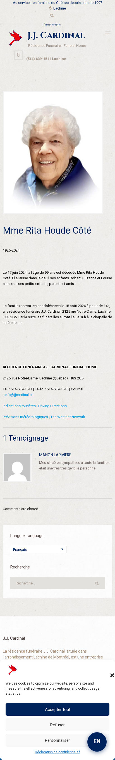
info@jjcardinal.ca (18, 395)
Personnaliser (57, 740)
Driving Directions (52, 406)
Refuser (57, 724)
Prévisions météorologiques (25, 417)
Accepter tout (57, 709)
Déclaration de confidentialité (57, 752)
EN (97, 741)
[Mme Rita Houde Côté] (53, 152)
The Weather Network (68, 417)
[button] (106, 670)
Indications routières (19, 406)
